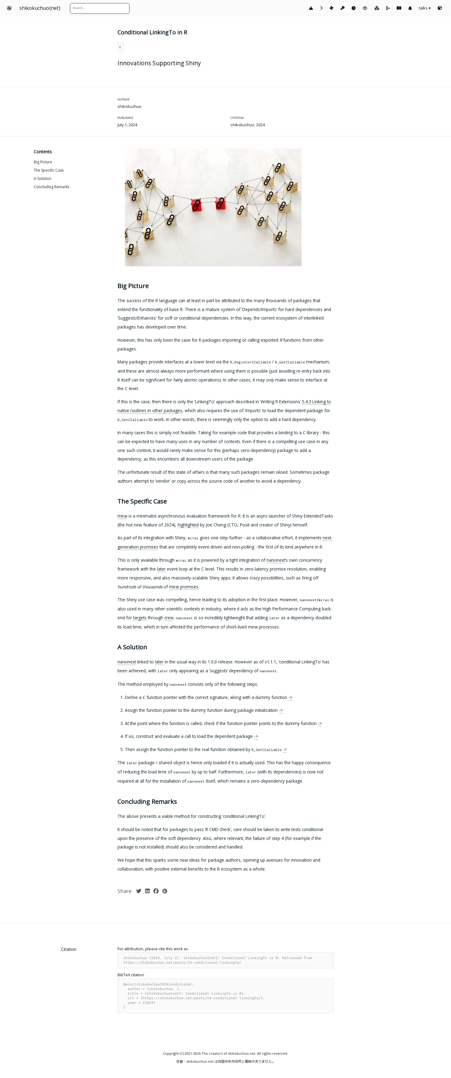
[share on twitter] (139, 890)
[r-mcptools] (376, 8)
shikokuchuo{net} (39, 8)
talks (425, 8)
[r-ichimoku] (311, 8)
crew (169, 618)
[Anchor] (114, 285)
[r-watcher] (365, 8)
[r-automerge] (388, 8)
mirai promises (184, 587)
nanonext (276, 560)
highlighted (188, 524)
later (161, 569)
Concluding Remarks (51, 186)
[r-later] (354, 8)
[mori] (410, 8)
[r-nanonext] (321, 8)
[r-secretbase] (342, 8)
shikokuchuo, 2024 (247, 125)
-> (290, 697)
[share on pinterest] (164, 890)
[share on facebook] (156, 890)
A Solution (42, 178)
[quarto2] (399, 8)
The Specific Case (49, 170)
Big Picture (43, 161)
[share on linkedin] (148, 890)
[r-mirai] (331, 8)
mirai (122, 516)
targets (140, 618)
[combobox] (97, 8)
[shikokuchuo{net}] (440, 8)
